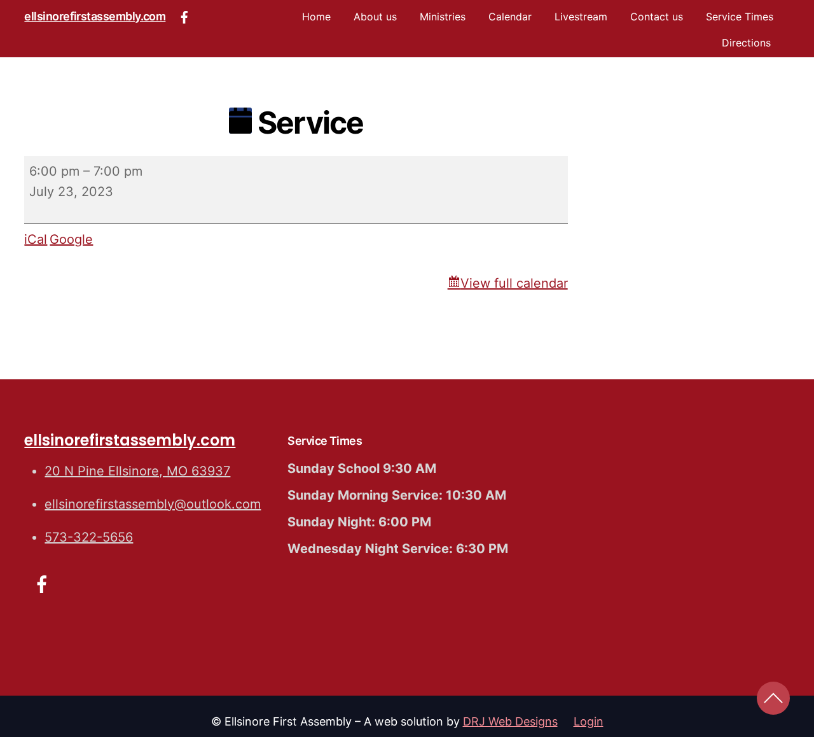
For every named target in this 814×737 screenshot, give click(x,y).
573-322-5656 (89, 537)
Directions (746, 42)
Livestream (581, 16)
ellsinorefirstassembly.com (94, 16)
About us (375, 16)
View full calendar (514, 283)
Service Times (739, 16)
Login (589, 721)
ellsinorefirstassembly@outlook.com (153, 504)
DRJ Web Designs (510, 721)
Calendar (510, 16)
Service (307, 122)
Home (316, 16)
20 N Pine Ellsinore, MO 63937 (137, 471)
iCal (35, 239)
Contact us (656, 16)
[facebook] (184, 15)
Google (71, 239)
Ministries (443, 16)
